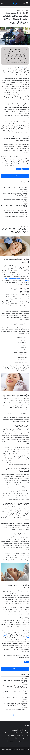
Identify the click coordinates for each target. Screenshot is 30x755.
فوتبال (12, 735)
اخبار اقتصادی (25, 169)
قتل (8, 735)
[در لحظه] (15, 3)
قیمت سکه (11, 738)
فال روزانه (18, 735)
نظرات (15, 176)
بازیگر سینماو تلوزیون (23, 732)
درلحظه (22, 68)
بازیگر (20, 730)
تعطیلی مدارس (14, 732)
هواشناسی (26, 741)
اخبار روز (18, 169)
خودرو (27, 735)
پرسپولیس (19, 741)
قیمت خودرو (25, 738)
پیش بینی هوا (11, 741)
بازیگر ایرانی (14, 730)
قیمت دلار (18, 738)
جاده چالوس (5, 732)
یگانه (26, 10)
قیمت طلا (5, 738)
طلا (22, 735)
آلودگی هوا (25, 730)
